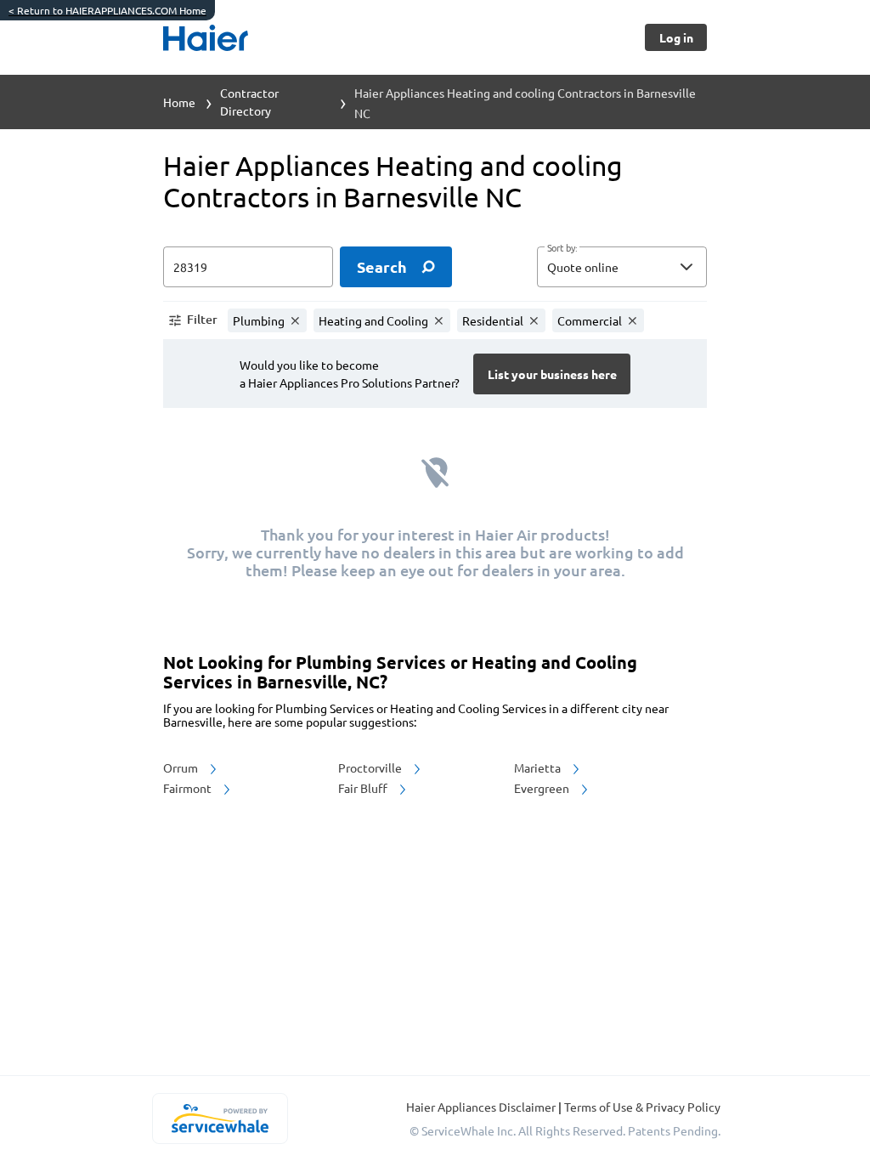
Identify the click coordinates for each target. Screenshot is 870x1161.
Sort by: (562, 248)
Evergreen (543, 788)
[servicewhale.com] (220, 1118)
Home (179, 102)
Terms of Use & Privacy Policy (642, 1106)
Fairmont (188, 788)
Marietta (538, 767)
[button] (622, 266)
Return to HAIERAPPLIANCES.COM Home (107, 10)
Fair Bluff (364, 788)
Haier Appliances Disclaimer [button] (482, 1106)
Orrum (182, 767)
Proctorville (371, 767)
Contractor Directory (249, 101)
